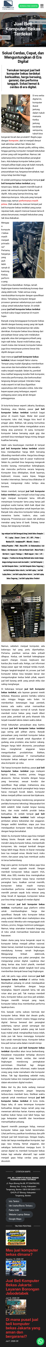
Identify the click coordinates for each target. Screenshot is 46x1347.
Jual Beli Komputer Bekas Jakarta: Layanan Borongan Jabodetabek (22, 1287)
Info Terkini (14, 1201)
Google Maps (15, 1218)
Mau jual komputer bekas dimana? (22, 1252)
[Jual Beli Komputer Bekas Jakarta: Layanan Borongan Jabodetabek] (16, 1268)
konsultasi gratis (28, 6)
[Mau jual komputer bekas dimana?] (16, 1237)
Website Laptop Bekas (19, 1214)
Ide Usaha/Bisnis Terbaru (20, 1205)
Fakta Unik (14, 1210)
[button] (40, 1341)
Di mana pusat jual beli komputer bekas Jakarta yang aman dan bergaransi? (23, 1328)
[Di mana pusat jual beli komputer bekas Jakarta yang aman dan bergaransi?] (16, 1306)
